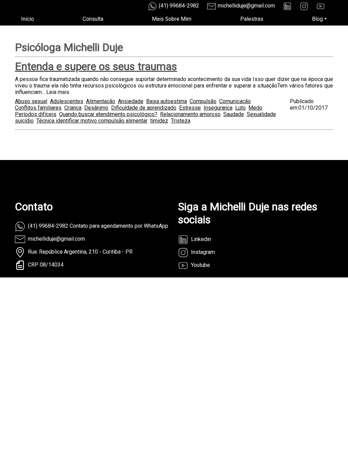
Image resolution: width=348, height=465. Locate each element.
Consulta (93, 19)
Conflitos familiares (38, 108)
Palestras (251, 19)
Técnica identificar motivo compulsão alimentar (91, 120)
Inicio (27, 19)
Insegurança (218, 108)
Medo (255, 108)
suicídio (24, 120)
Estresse (190, 108)
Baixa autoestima (166, 101)
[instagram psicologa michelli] (304, 6)
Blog (317, 19)
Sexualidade (261, 114)
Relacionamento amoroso (190, 114)
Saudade (233, 114)
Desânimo (96, 108)
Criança (73, 108)
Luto (240, 108)
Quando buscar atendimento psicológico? (108, 114)
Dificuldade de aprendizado (143, 108)
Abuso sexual (31, 101)
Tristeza (180, 120)
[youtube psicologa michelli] (320, 6)
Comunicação (235, 101)
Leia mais (57, 92)
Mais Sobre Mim (171, 19)
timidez (159, 120)
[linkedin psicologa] (287, 6)
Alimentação (100, 101)
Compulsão (203, 101)
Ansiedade (130, 101)
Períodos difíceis (35, 114)
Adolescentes (66, 101)
